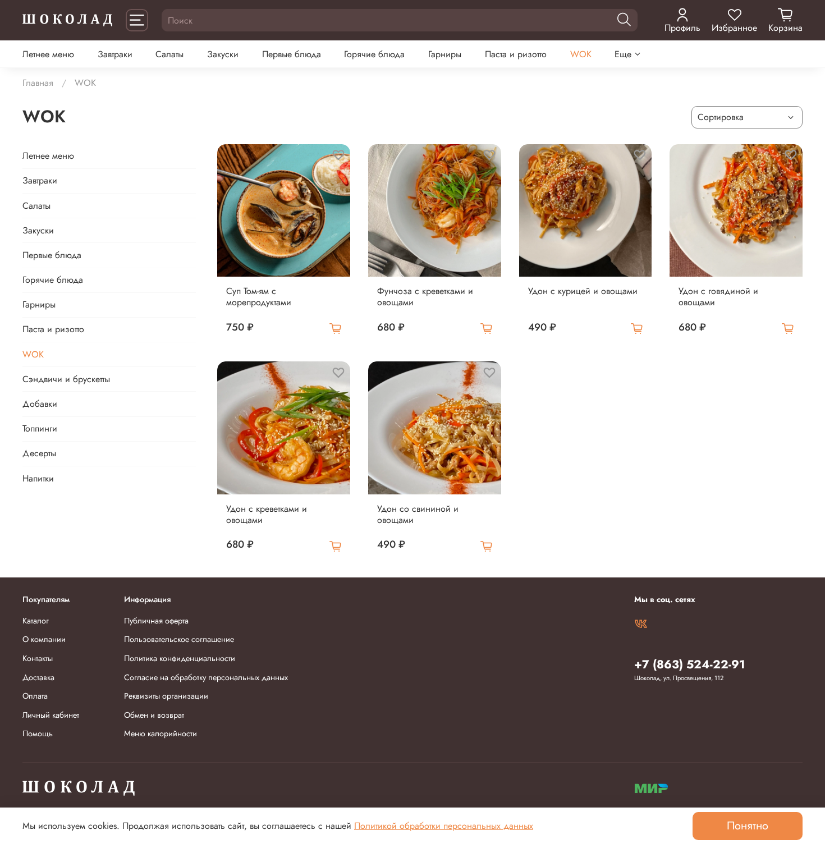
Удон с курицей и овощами (583, 291)
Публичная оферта (156, 620)
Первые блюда (291, 54)
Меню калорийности (160, 733)
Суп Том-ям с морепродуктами (258, 297)
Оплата (35, 695)
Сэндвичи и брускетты (66, 379)
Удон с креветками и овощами (266, 514)
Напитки (38, 478)
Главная (37, 82)
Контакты (37, 658)
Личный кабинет (50, 715)
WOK (581, 54)
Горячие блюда (374, 54)
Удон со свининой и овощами (418, 514)
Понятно (747, 826)
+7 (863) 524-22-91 (689, 664)
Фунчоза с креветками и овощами (425, 297)
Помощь (37, 733)
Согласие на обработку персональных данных (206, 677)
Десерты (39, 453)
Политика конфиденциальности (179, 658)
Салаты (169, 54)
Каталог (35, 620)
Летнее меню (48, 54)
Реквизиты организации (166, 695)
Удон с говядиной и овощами (718, 297)
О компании (44, 639)
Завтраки (115, 54)
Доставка (38, 677)
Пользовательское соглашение (179, 639)
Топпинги (39, 428)
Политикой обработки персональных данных (443, 825)
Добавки (39, 403)
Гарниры (444, 54)
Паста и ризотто (516, 54)
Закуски (223, 54)
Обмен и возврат (154, 715)
